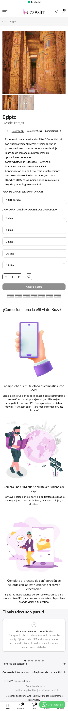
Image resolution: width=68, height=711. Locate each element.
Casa (4, 21)
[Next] (63, 62)
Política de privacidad (25, 690)
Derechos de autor (35, 686)
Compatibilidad (52, 131)
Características (34, 131)
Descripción (18, 131)
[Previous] (4, 62)
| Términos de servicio (48, 690)
